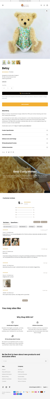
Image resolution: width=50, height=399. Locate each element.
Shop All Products (6, 372)
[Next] (39, 1)
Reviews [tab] (6, 222)
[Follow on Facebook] (3, 387)
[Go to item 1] (4, 62)
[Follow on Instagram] (6, 387)
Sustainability (21, 376)
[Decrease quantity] (4, 88)
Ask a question (37, 222)
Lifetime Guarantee (6, 379)
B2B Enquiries (21, 372)
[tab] (14, 222)
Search (3, 369)
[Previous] (10, 1)
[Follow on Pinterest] (9, 387)
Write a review (44, 222)
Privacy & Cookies (22, 379)
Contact (4, 381)
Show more (25, 300)
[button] (25, 207)
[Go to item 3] (13, 62)
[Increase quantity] (12, 88)
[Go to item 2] (9, 62)
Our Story (20, 369)
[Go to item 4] (18, 62)
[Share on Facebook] (7, 152)
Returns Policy (5, 376)
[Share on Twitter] (9, 152)
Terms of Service (22, 381)
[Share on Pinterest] (11, 152)
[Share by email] (13, 152)
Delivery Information (7, 374)
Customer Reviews (22, 374)
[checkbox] (39, 226)
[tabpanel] (25, 264)
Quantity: (4, 85)
